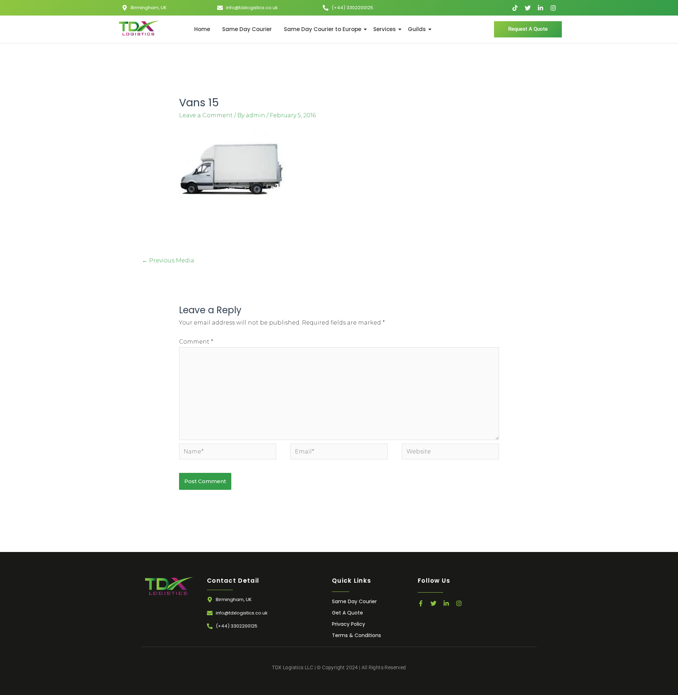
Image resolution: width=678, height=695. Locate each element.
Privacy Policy (348, 624)
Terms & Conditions (356, 635)
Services (384, 29)
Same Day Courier (247, 29)
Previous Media (168, 260)
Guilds (417, 29)
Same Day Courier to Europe (322, 29)
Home (202, 29)
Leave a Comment (206, 115)
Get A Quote (347, 612)
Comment (196, 341)
